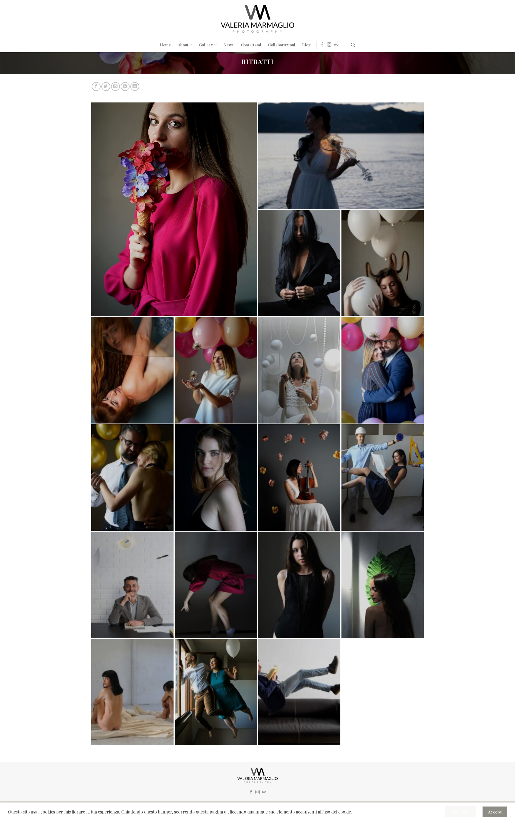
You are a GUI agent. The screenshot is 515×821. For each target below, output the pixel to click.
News (228, 44)
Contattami (251, 44)
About (183, 44)
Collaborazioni (281, 44)
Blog (306, 44)
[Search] (353, 45)
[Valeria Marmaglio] (258, 18)
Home (165, 44)
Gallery (206, 44)
